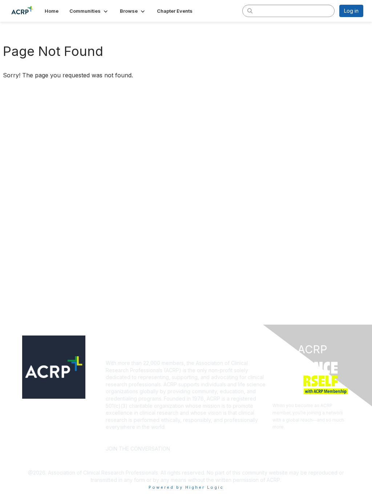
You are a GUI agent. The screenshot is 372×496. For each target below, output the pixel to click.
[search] (250, 10)
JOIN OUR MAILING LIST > (210, 438)
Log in (351, 11)
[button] (89, 10)
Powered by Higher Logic (186, 487)
